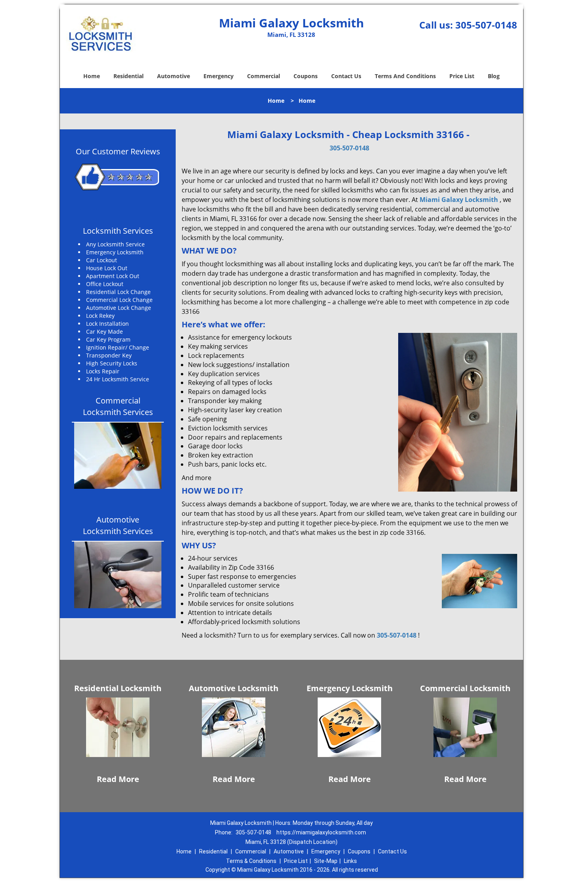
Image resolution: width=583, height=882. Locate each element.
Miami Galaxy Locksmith (459, 199)
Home (91, 76)
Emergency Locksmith (350, 688)
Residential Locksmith (117, 688)
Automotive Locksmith (233, 688)
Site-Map (326, 861)
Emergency (218, 76)
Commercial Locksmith (465, 688)
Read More (118, 779)
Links (350, 861)
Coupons (305, 76)
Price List (461, 76)
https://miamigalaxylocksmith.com (321, 832)
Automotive (173, 76)
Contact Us (346, 76)
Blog (494, 76)
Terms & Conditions (251, 861)
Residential (128, 76)
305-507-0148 (486, 24)
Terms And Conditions (405, 76)
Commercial (263, 76)
